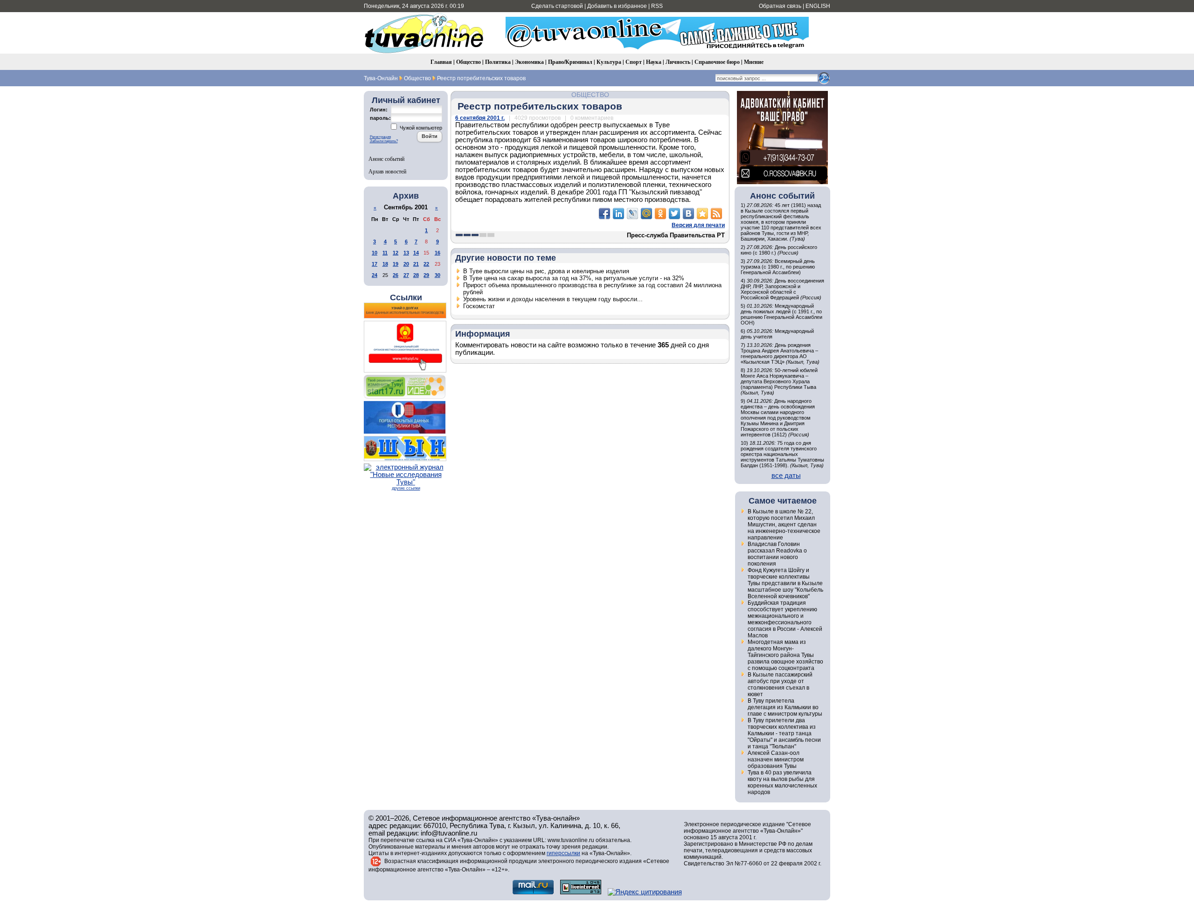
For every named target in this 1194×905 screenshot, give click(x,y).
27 (406, 275)
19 (395, 264)
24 (374, 275)
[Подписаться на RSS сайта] (716, 213)
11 (385, 253)
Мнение (754, 62)
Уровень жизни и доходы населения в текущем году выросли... (553, 299)
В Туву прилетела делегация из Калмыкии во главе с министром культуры (785, 707)
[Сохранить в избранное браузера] (702, 213)
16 (437, 253)
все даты (786, 475)
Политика (498, 62)
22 (426, 264)
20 (406, 264)
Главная (441, 62)
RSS (657, 6)
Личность (678, 62)
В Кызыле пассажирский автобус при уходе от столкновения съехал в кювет (780, 684)
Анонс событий (386, 158)
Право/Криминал (570, 62)
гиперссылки (563, 853)
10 (374, 253)
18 (385, 264)
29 (426, 275)
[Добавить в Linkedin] (618, 213)
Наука (653, 62)
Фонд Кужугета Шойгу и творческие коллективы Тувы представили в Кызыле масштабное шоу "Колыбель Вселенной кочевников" (785, 583)
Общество (468, 62)
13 (406, 253)
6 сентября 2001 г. (480, 118)
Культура (609, 62)
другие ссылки (406, 488)
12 (395, 253)
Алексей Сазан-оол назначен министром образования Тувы (776, 759)
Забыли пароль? (384, 141)
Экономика (529, 62)
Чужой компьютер (420, 128)
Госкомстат (479, 306)
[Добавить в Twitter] (674, 213)
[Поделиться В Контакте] (688, 213)
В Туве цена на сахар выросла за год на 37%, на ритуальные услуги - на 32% (573, 278)
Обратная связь (780, 6)
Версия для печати (698, 225)
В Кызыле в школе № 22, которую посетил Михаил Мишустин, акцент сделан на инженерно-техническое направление (784, 524)
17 (374, 264)
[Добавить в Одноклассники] (660, 213)
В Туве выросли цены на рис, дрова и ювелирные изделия (546, 271)
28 (416, 275)
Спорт (633, 62)
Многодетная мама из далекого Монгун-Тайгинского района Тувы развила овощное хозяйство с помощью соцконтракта (785, 655)
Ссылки (406, 297)
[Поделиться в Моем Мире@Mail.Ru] (646, 213)
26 (395, 275)
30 (437, 275)
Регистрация (380, 137)
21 (416, 264)
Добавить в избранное (617, 6)
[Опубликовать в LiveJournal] (632, 213)
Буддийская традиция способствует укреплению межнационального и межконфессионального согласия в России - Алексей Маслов (785, 619)
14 (416, 253)
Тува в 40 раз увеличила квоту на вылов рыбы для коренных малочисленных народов (782, 782)
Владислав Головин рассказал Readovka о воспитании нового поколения (777, 554)
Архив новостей (387, 171)
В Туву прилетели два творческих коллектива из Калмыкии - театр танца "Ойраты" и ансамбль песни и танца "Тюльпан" (784, 733)
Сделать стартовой (557, 6)
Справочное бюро (717, 62)
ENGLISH (817, 6)
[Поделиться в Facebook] (604, 213)
